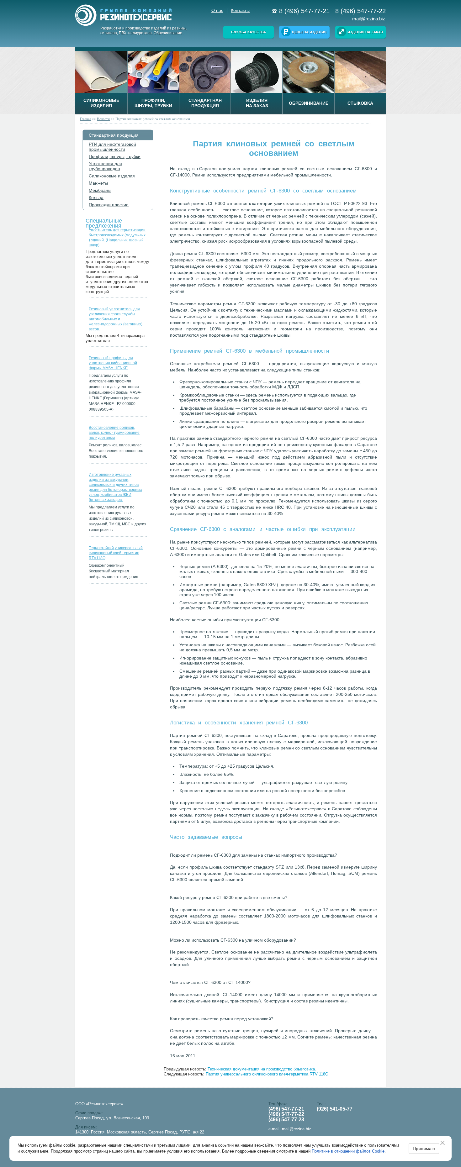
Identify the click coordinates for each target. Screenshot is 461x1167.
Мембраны (100, 190)
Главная (85, 119)
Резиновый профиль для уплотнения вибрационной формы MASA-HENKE (113, 363)
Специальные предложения (104, 222)
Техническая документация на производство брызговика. (262, 1069)
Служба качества (248, 32)
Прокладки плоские (109, 204)
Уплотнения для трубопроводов (105, 166)
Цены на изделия (309, 32)
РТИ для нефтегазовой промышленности (112, 147)
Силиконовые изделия (112, 175)
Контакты (240, 10)
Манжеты (98, 183)
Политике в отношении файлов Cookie (348, 1151)
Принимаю (424, 1148)
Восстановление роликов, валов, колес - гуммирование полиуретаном (114, 432)
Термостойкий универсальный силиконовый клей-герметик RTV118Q (116, 553)
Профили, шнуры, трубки (114, 156)
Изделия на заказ (365, 32)
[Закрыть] (444, 1142)
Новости (103, 119)
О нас (217, 10)
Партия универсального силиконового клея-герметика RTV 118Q (267, 1074)
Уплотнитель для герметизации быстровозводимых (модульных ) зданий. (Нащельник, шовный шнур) (117, 237)
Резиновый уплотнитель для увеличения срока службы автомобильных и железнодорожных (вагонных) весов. (115, 319)
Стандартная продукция (114, 135)
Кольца (96, 197)
